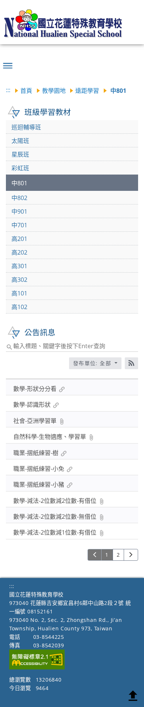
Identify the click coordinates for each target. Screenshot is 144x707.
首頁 (26, 91)
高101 (19, 293)
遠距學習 (87, 91)
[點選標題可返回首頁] (67, 24)
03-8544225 (48, 636)
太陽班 (20, 141)
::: (8, 90)
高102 (19, 307)
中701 (19, 225)
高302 (19, 280)
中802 (19, 198)
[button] (8, 62)
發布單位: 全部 (93, 363)
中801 (19, 183)
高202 (19, 252)
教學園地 (54, 91)
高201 (19, 239)
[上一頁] (95, 555)
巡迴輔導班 (26, 127)
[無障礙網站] (37, 667)
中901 (19, 211)
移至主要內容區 (17, 6)
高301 (19, 266)
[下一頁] (131, 555)
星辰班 (20, 154)
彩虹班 (20, 168)
